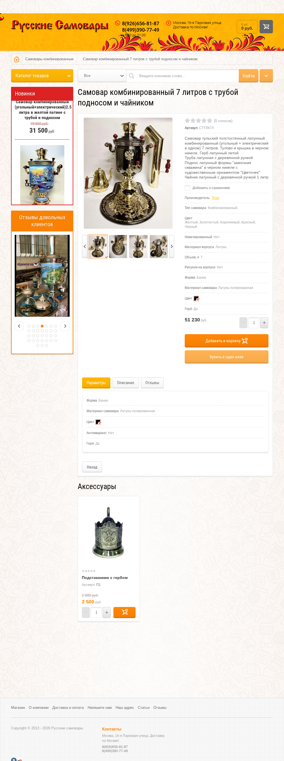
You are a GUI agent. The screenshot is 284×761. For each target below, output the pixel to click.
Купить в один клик (227, 356)
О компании (39, 707)
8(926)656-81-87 (140, 23)
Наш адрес (125, 707)
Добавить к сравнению (211, 188)
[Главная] (16, 59)
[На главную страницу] (60, 27)
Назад (92, 467)
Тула (215, 198)
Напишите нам (100, 707)
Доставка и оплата (68, 707)
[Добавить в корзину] (124, 612)
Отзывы (159, 707)
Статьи (143, 707)
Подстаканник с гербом (105, 577)
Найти (249, 76)
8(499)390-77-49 (140, 30)
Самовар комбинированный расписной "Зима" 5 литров (42, 196)
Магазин (18, 707)
